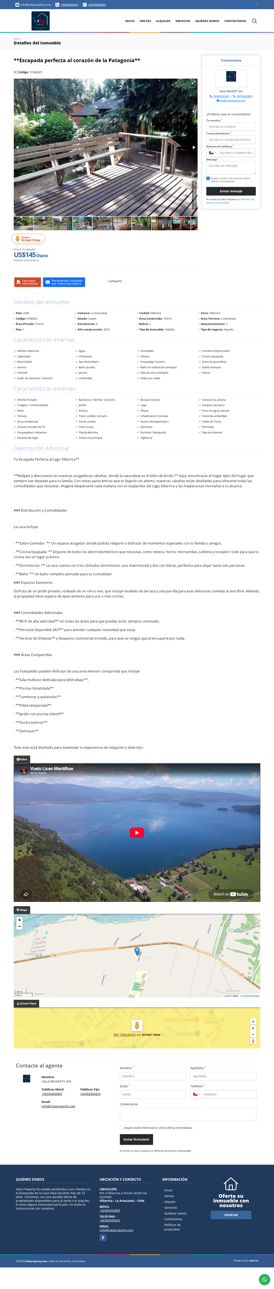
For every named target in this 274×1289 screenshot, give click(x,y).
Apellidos (198, 1068)
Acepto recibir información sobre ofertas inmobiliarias (158, 1128)
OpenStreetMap (251, 995)
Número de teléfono (220, 146)
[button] (193, 82)
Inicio (129, 21)
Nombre (127, 1068)
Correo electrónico (218, 133)
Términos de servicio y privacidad (172, 1150)
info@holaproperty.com (233, 100)
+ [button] (19, 920)
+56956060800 (97, 5)
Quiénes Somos (207, 21)
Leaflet (227, 995)
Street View (30, 238)
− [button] (19, 926)
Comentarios (129, 1104)
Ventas (145, 21)
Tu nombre (214, 120)
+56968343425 (69, 5)
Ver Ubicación (125, 1034)
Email (125, 1086)
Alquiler (163, 21)
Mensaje (212, 159)
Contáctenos (235, 21)
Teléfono (198, 1086)
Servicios (183, 21)
